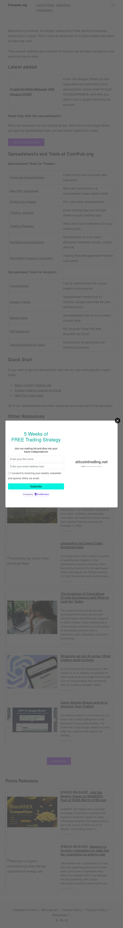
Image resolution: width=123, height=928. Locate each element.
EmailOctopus (43, 494)
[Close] (117, 420)
